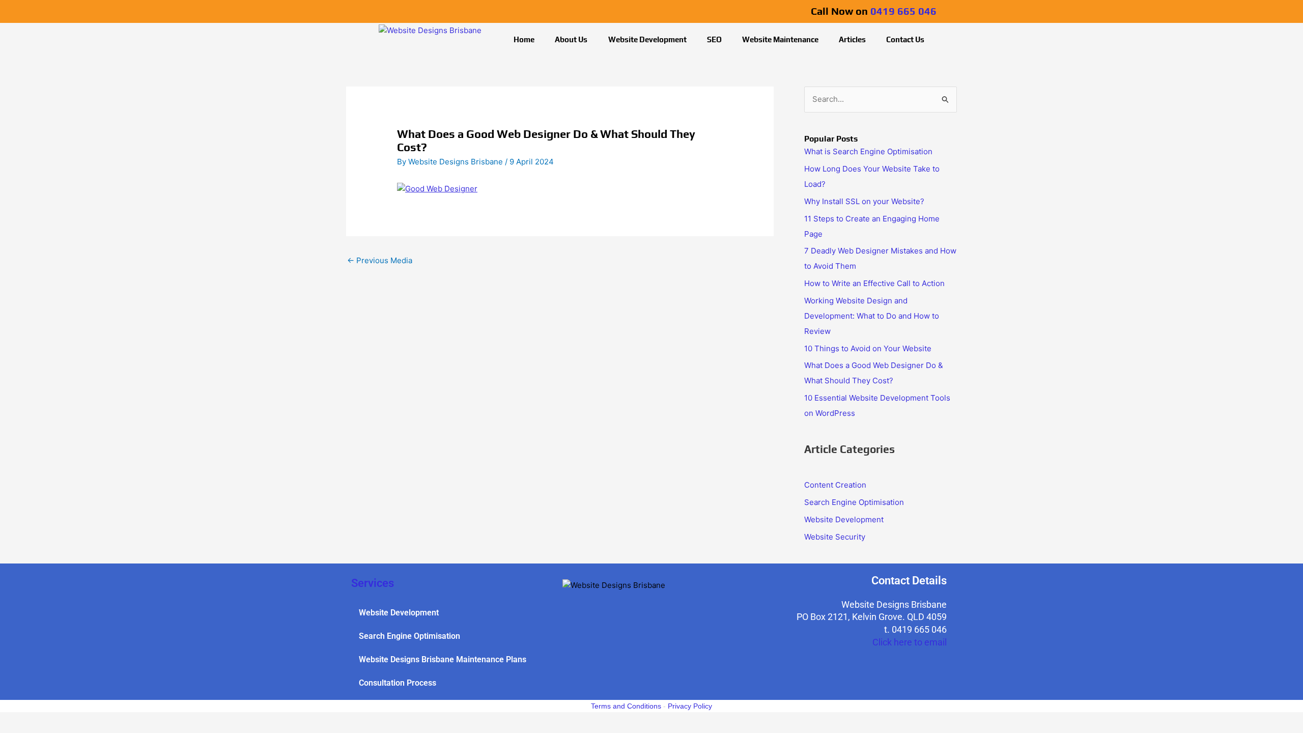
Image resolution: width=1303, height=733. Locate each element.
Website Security (834, 537)
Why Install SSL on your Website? (864, 201)
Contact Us (905, 39)
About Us (571, 39)
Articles (852, 39)
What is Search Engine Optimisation (868, 151)
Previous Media (379, 260)
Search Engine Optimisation (854, 502)
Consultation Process (397, 683)
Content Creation (835, 485)
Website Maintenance (780, 39)
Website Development (647, 39)
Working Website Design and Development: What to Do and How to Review (871, 316)
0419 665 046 (903, 11)
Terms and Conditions (626, 706)
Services (372, 583)
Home (524, 39)
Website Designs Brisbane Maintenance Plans (442, 659)
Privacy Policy (690, 706)
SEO (714, 39)
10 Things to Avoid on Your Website (868, 348)
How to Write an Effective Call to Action (875, 283)
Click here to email (909, 642)
